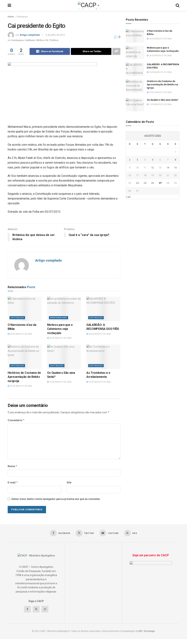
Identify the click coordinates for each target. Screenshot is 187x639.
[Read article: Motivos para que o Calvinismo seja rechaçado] (64, 309)
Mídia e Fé (42, 40)
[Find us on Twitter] (36, 609)
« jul (128, 196)
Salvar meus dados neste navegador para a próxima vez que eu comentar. (56, 499)
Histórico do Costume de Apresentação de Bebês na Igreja (24, 377)
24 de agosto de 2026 (99, 334)
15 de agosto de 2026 (60, 382)
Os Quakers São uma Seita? (162, 99)
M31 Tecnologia (147, 631)
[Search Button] (177, 5)
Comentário (16, 420)
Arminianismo (58, 317)
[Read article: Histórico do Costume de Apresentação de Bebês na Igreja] (25, 357)
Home (11, 16)
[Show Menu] (9, 5)
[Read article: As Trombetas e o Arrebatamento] (103, 357)
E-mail (13, 482)
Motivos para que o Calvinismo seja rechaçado (60, 329)
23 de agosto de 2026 (20, 386)
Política (53, 40)
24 (137, 183)
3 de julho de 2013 (55, 34)
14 (168, 167)
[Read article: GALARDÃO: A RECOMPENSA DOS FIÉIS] (103, 309)
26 (152, 183)
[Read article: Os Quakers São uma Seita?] (64, 357)
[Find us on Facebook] (27, 609)
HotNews (30, 40)
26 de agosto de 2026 (20, 334)
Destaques (22, 16)
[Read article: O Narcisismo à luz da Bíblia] (25, 309)
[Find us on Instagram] (44, 609)
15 (175, 167)
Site (69, 482)
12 (152, 167)
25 (145, 183)
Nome (12, 466)
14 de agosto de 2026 (99, 382)
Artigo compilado (30, 34)
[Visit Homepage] (93, 5)
